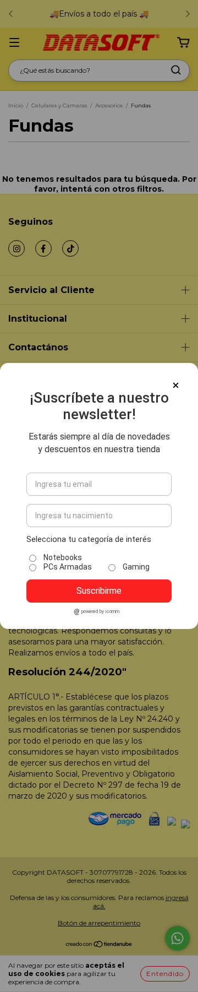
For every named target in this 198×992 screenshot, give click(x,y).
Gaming (136, 566)
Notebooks (62, 557)
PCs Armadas (67, 566)
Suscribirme (99, 591)
